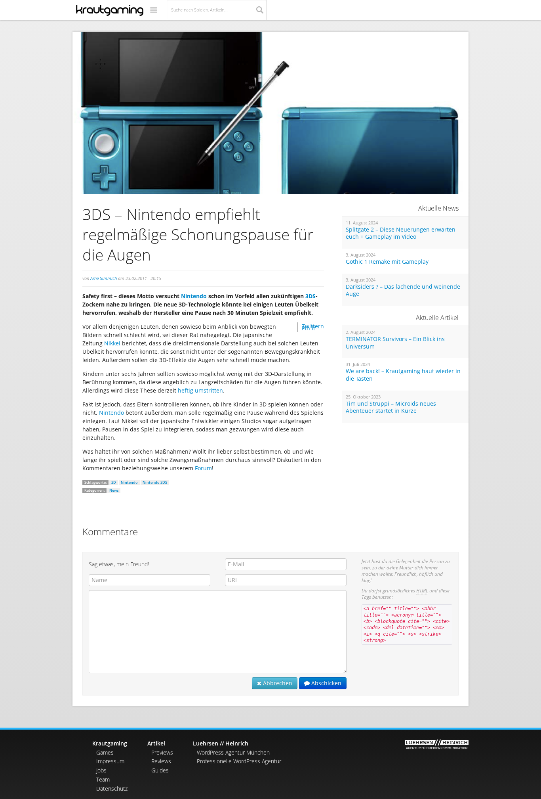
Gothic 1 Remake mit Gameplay (387, 261)
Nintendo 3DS (155, 482)
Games (105, 752)
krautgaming (109, 10)
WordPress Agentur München (233, 752)
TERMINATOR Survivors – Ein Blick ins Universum (395, 342)
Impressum (110, 761)
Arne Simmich (103, 278)
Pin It (308, 328)
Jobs (101, 770)
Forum (203, 468)
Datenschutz (112, 788)
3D (113, 482)
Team (103, 779)
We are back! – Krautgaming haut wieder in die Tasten (403, 375)
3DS (310, 296)
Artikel (156, 743)
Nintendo (194, 296)
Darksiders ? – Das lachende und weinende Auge (403, 290)
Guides (160, 770)
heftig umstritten (200, 390)
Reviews (161, 761)
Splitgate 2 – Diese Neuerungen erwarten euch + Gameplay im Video (400, 233)
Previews (162, 752)
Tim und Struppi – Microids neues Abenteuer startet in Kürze (391, 407)
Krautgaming (109, 743)
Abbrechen (276, 683)
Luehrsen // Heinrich (220, 743)
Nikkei (113, 343)
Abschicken (325, 683)
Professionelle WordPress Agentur (239, 761)
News (113, 490)
